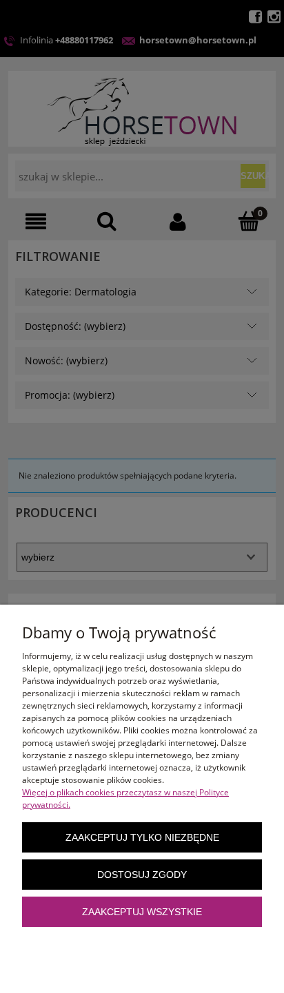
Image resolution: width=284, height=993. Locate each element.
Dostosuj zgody (142, 875)
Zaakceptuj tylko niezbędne (142, 838)
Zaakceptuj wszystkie (142, 912)
